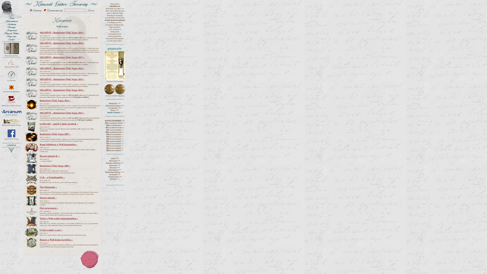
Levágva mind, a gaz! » (51, 230)
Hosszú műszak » (48, 197)
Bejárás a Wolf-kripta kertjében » (56, 239)
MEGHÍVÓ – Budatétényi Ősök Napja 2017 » (62, 57)
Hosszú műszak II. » (50, 156)
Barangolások (113, 160)
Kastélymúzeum (113, 170)
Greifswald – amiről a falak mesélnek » (59, 123)
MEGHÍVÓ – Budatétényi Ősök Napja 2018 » (62, 43)
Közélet (113, 110)
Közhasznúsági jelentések (113, 105)
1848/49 (113, 158)
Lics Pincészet (113, 174)
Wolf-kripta (113, 179)
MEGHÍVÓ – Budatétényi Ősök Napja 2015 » (62, 79)
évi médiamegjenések (114, 127)
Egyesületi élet (113, 108)
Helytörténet (113, 167)
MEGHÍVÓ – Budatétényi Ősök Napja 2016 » (62, 68)
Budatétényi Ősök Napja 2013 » (55, 100)
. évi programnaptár (113, 125)
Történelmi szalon (113, 176)
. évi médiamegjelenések (113, 123)
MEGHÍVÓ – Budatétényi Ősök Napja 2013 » (62, 113)
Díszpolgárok (113, 165)
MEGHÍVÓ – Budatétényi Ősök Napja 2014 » (62, 90)
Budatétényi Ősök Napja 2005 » (55, 165)
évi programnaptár (113, 130)
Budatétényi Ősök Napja (113, 163)
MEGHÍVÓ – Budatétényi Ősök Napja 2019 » (62, 32)
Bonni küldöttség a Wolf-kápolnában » (58, 144)
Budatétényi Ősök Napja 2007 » (55, 134)
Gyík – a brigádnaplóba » (52, 177)
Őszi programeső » (49, 208)
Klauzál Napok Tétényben (112, 172)
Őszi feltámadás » (48, 187)
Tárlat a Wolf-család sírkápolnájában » (59, 218)
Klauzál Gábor (113, 103)
